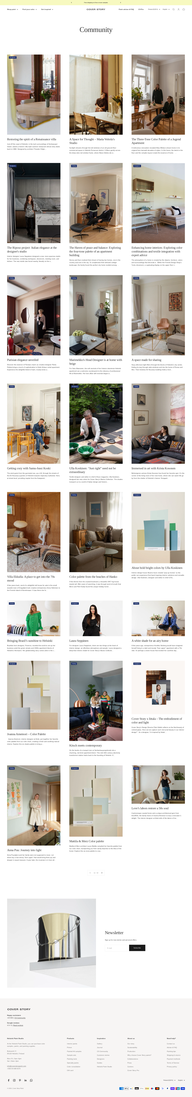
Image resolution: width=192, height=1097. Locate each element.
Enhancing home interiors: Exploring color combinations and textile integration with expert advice (157, 251)
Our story (130, 1044)
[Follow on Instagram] (14, 1080)
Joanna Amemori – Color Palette (26, 734)
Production (131, 1051)
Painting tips (171, 1051)
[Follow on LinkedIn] (25, 1080)
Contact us (171, 1044)
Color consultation (73, 1067)
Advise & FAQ (172, 1047)
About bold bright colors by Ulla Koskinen (157, 567)
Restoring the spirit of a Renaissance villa (31, 139)
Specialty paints (72, 1063)
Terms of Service (173, 1063)
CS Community (20, 1018)
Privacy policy (172, 1067)
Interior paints (72, 1044)
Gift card (70, 1070)
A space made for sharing (146, 360)
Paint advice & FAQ (126, 9)
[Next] (120, 3)
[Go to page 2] (102, 872)
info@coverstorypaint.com (16, 1066)
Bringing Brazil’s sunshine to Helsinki (29, 640)
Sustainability (132, 1047)
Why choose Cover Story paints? (139, 1055)
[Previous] (71, 3)
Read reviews (18, 1025)
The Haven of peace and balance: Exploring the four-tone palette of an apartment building (95, 251)
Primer (69, 1047)
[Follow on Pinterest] (19, 1080)
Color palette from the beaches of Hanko (93, 576)
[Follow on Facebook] (8, 1080)
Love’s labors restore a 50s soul (150, 808)
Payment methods (173, 1059)
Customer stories (103, 1055)
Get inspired (46, 9)
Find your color (28, 9)
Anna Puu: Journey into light (24, 850)
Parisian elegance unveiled (22, 360)
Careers (130, 1067)
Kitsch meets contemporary (85, 745)
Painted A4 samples (74, 1051)
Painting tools (72, 1059)
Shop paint (11, 9)
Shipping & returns (173, 1055)
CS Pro (141, 9)
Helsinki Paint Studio (104, 1067)
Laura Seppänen (78, 640)
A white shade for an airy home (150, 640)
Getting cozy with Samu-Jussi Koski (28, 468)
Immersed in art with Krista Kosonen (153, 468)
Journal (99, 1047)
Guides (99, 1063)
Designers (100, 1059)
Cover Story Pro (133, 1070)
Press (129, 1063)
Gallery (99, 1044)
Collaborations (132, 1059)
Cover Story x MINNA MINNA (96, 2)
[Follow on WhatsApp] (31, 1080)
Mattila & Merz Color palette (86, 841)
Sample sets (71, 1055)
